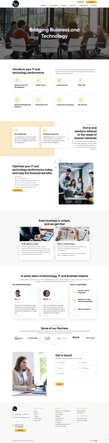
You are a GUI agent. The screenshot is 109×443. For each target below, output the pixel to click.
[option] (54, 33)
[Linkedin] (16, 421)
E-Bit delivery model (30, 244)
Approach (72, 5)
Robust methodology (66, 244)
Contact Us (91, 2)
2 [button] (53, 57)
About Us (43, 5)
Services (64, 5)
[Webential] (96, 440)
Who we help (53, 5)
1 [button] (52, 57)
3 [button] (55, 57)
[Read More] (37, 256)
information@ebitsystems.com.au (22, 417)
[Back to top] (106, 432)
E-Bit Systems (22, 440)
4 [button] (56, 57)
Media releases (84, 5)
